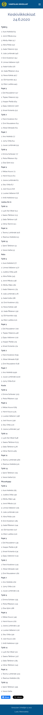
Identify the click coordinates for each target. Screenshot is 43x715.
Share (7, 697)
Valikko (39, 4)
